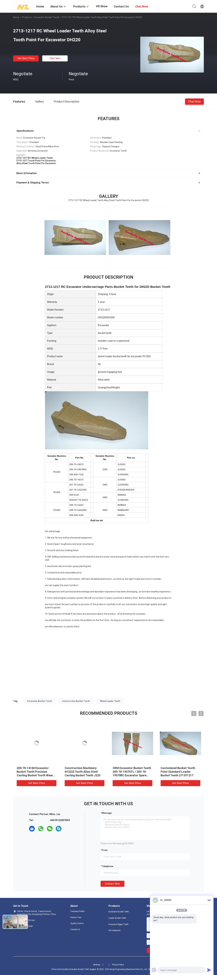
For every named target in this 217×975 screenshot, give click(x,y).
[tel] (67, 829)
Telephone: (108, 866)
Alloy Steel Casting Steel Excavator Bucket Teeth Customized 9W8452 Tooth (130, 771)
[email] (32, 829)
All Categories (114, 930)
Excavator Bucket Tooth (39, 701)
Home (16, 17)
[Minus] (209, 900)
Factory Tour (75, 917)
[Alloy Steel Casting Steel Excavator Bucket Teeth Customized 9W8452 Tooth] (132, 743)
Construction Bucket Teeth (76, 701)
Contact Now (112, 883)
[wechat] (50, 829)
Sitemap (96, 965)
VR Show (101, 6)
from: (105, 850)
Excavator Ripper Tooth (118, 924)
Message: (107, 813)
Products (27, 17)
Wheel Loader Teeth (110, 701)
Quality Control (76, 923)
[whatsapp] (41, 829)
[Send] (209, 969)
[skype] (58, 829)
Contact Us (75, 929)
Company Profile (77, 911)
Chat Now (55, 58)
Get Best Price (26, 58)
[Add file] (154, 969)
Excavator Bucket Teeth (46, 17)
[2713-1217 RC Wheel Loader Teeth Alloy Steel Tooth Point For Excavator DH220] (172, 54)
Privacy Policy (118, 965)
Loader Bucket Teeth (117, 918)
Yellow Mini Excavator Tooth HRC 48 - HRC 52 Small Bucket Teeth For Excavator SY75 (84, 771)
